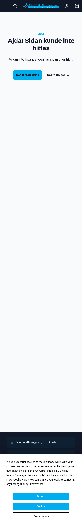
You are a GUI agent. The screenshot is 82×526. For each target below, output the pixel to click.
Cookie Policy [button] (20, 479)
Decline (41, 506)
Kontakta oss (58, 75)
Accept (41, 496)
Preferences (41, 516)
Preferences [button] (37, 484)
